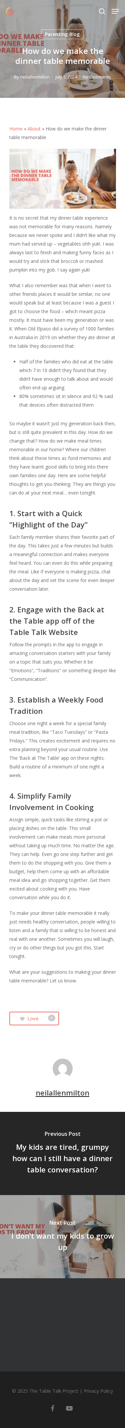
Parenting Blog (62, 34)
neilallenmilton (35, 77)
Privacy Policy (98, 1391)
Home (16, 128)
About (34, 128)
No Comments (97, 77)
